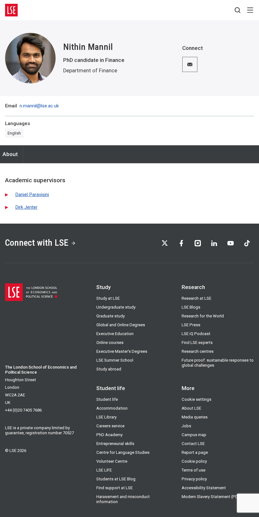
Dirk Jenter (26, 207)
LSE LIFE (104, 470)
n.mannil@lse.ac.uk (39, 106)
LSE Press (191, 324)
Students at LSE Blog (116, 479)
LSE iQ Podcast (196, 333)
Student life (107, 399)
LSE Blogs (191, 307)
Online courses (109, 342)
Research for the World (203, 316)
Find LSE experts (197, 342)
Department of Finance (90, 71)
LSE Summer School (114, 360)
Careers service (110, 426)
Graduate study (110, 316)
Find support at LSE (114, 487)
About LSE (191, 408)
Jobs (186, 426)
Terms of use (193, 470)
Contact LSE (193, 443)
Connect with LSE (36, 242)
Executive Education (115, 333)
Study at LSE (108, 298)
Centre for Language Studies (122, 452)
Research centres (198, 351)
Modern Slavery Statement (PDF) (212, 496)
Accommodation (112, 408)
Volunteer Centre (111, 461)
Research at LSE (196, 298)
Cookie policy (194, 461)
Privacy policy (194, 479)
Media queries (195, 417)
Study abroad (108, 369)
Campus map (194, 434)
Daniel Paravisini (32, 194)
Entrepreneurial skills (115, 443)
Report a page (195, 452)
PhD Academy (109, 434)
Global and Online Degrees (120, 324)
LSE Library (106, 417)
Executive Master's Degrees (121, 351)
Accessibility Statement (204, 487)
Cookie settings (196, 399)
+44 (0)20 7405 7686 (23, 410)
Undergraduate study (116, 307)
